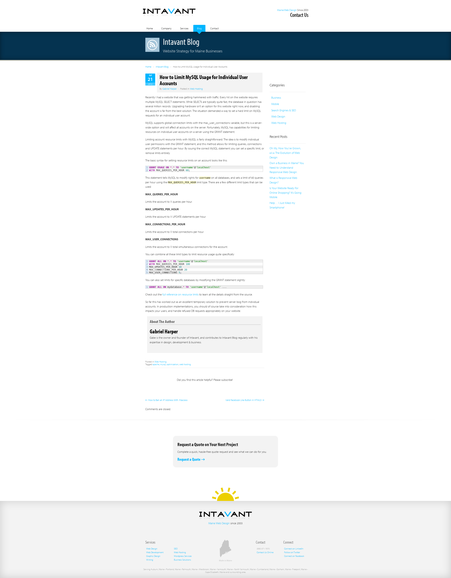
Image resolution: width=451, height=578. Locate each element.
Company (166, 28)
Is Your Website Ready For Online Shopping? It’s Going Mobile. (285, 192)
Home (149, 28)
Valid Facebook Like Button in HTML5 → (245, 400)
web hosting (185, 364)
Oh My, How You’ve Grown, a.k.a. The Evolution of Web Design (285, 152)
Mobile (275, 104)
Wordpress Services (183, 556)
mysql (163, 364)
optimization (172, 364)
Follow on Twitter (292, 552)
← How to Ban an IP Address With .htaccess (166, 400)
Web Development (154, 552)
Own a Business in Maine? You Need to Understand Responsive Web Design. (287, 167)
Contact (214, 28)
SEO (176, 548)
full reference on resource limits (180, 294)
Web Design (278, 116)
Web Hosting (196, 88)
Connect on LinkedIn (293, 548)
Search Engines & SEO (283, 110)
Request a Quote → (191, 459)
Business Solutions (182, 559)
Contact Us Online (265, 552)
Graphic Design (153, 556)
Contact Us (299, 14)
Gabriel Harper (169, 88)
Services (184, 28)
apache (156, 364)
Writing (149, 559)
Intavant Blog (162, 66)
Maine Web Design (287, 10)
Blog (199, 28)
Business (276, 97)
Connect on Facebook (294, 556)
